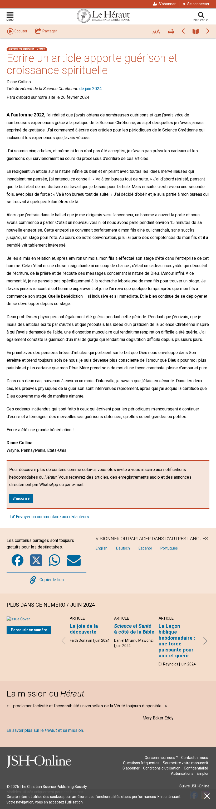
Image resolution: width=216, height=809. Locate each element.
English (101, 548)
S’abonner (131, 768)
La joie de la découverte (84, 629)
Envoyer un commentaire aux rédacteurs (52, 516)
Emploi (202, 773)
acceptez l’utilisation (66, 802)
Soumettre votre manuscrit (185, 763)
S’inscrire (21, 498)
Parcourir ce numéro (29, 630)
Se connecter (198, 4)
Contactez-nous (194, 758)
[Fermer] (207, 796)
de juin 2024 (90, 88)
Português (169, 548)
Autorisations (182, 773)
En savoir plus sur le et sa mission (45, 730)
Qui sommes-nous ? (161, 758)
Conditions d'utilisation (161, 768)
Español (145, 548)
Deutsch (123, 548)
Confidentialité (196, 768)
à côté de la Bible (134, 629)
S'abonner (167, 4)
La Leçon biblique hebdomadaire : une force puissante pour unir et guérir (177, 641)
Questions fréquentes (141, 763)
